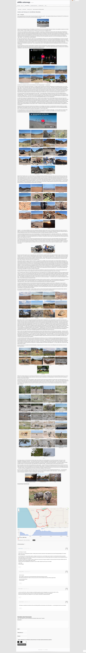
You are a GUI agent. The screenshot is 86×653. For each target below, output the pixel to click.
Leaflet (44, 527)
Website (18, 636)
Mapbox (67, 527)
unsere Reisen (24, 9)
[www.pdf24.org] (43, 538)
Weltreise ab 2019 (29, 9)
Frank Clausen (20, 548)
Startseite (20, 9)
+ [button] (18, 509)
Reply (20, 583)
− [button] (18, 510)
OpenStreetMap (48, 527)
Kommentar (19, 619)
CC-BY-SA (63, 527)
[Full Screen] (18, 511)
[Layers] (67, 509)
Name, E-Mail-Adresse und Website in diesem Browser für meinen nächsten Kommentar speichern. (35, 639)
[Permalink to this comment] (29, 571)
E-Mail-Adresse (20, 632)
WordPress (46, 649)
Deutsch (74, 0)
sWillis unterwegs (23, 2)
